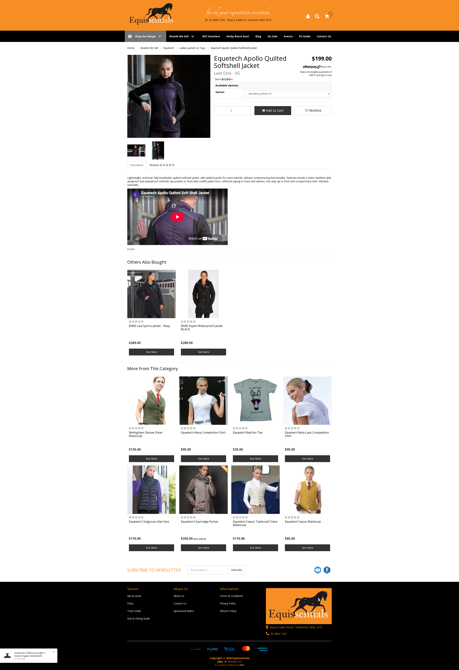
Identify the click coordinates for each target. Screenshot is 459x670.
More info (326, 66)
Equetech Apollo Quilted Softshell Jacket (234, 48)
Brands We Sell (178, 36)
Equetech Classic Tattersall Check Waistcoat (255, 523)
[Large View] (136, 150)
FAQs (130, 603)
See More (151, 352)
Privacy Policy (228, 603)
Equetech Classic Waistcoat (303, 522)
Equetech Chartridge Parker (199, 522)
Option (220, 92)
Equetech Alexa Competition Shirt (203, 432)
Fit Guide (304, 36)
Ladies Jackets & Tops (192, 48)
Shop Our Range (145, 36)
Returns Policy (228, 611)
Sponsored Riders (184, 611)
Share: (218, 79)
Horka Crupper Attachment (28, 655)
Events (288, 36)
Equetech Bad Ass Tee (247, 432)
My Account (134, 596)
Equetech (168, 48)
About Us (179, 596)
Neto (242, 665)
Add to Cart (274, 110)
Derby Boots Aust (237, 36)
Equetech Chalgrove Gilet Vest (149, 522)
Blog (258, 36)
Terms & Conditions (231, 596)
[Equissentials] (151, 14)
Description (136, 165)
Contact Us (324, 36)
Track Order (134, 611)
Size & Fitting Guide (138, 618)
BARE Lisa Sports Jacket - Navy (149, 326)
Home (130, 48)
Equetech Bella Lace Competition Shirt (307, 434)
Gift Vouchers (211, 36)
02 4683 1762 (278, 633)
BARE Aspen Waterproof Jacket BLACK (202, 327)
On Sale (272, 36)
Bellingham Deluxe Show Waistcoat (145, 434)
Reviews (155, 165)
